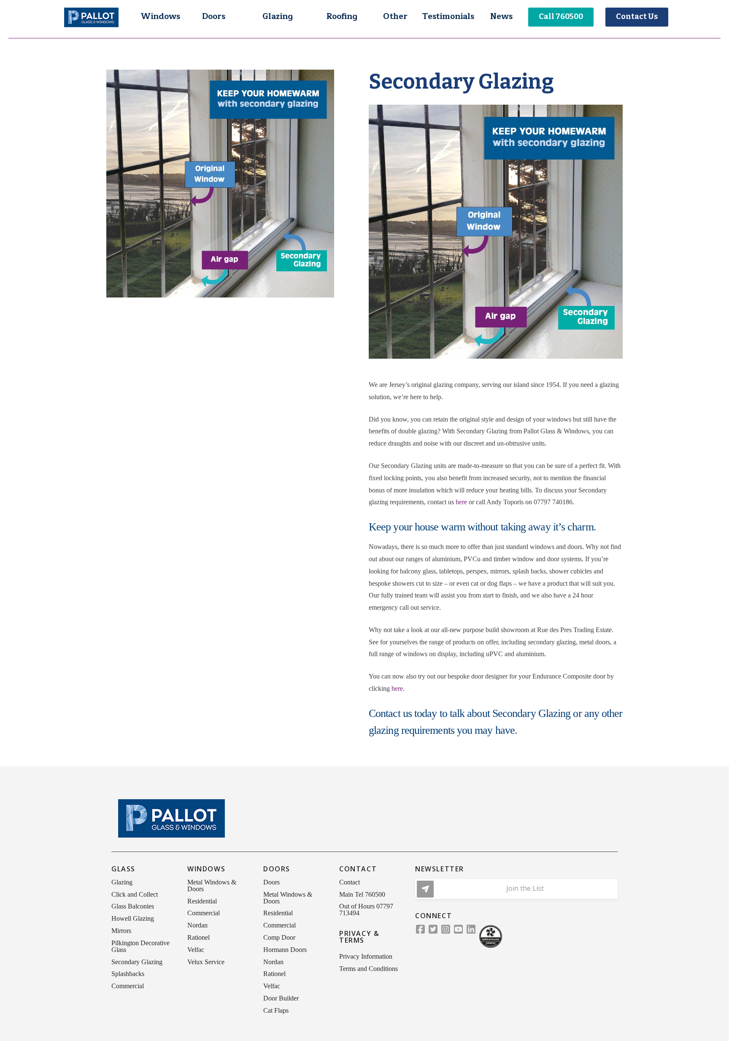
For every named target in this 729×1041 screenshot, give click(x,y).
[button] (160, 17)
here (461, 502)
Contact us (390, 713)
